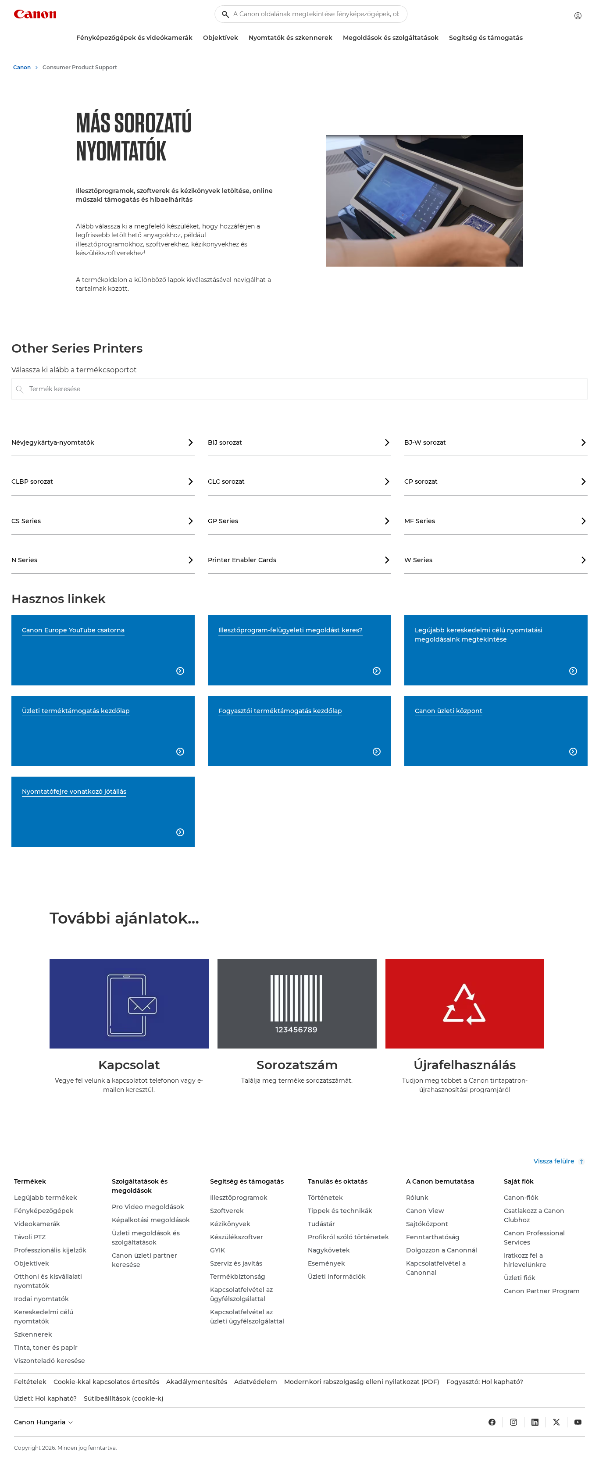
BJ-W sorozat (495, 442)
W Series (495, 560)
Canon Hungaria (40, 1422)
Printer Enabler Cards (299, 560)
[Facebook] (492, 1422)
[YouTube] (577, 1422)
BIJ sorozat (299, 442)
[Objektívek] (241, 38)
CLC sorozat (299, 481)
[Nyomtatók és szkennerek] (335, 38)
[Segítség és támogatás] (526, 38)
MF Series (495, 521)
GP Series (299, 521)
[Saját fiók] (578, 16)
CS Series (102, 521)
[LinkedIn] (534, 1422)
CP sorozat (495, 481)
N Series (102, 560)
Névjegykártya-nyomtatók (102, 442)
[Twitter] (556, 1422)
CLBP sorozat (102, 481)
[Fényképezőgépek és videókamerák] (196, 38)
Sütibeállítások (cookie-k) (124, 1398)
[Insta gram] (513, 1422)
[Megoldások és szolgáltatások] (442, 38)
